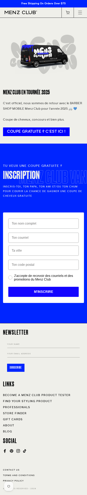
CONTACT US (11, 470)
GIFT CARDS (13, 419)
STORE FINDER (15, 413)
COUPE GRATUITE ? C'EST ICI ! (36, 131)
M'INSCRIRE (43, 291)
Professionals (16, 407)
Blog (7, 431)
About (8, 425)
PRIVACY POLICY (13, 481)
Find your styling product (27, 401)
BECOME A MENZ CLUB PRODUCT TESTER (37, 395)
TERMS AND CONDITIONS (19, 475)
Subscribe (16, 367)
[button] (80, 12)
